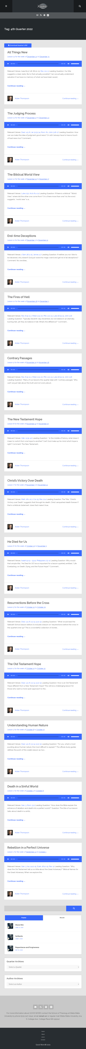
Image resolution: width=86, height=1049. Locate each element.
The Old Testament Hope (24, 664)
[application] (43, 64)
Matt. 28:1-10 (26, 499)
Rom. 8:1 (44, 132)
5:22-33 (39, 622)
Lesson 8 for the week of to (28, 424)
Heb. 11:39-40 (26, 438)
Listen (43, 1037)
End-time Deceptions (21, 236)
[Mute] (68, 64)
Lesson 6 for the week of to (27, 546)
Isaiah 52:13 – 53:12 (28, 560)
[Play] (8, 64)
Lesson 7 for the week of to (27, 485)
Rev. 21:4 (42, 499)
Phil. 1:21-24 (48, 316)
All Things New (17, 52)
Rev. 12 (51, 866)
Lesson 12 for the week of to (28, 179)
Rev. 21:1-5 (45, 71)
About (43, 1034)
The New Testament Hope (24, 419)
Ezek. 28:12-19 (42, 866)
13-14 (33, 622)
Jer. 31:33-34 (35, 132)
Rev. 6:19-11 (25, 316)
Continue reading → (16, 86)
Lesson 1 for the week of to (26, 852)
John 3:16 (68, 316)
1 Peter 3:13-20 (37, 316)
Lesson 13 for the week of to (28, 118)
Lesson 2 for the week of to (25, 791)
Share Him (19, 925)
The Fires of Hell (18, 297)
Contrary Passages (19, 358)
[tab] (24, 917)
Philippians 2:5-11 (43, 560)
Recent (62, 917)
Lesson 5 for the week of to (26, 607)
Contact (43, 1039)
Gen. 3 (23, 805)
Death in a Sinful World (22, 786)
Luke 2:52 (25, 193)
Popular (23, 917)
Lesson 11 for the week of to (27, 240)
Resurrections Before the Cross (28, 603)
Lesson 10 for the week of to (28, 301)
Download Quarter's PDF (18, 45)
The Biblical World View (23, 174)
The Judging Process (21, 113)
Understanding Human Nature (27, 725)
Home (43, 1031)
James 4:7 (37, 254)
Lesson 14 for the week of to (28, 57)
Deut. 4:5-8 (25, 132)
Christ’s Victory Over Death (25, 480)
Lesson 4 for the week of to (26, 668)
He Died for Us (17, 541)
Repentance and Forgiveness (27, 947)
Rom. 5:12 (31, 805)
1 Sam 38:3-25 (26, 254)
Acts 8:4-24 (34, 193)
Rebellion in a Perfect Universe (28, 847)
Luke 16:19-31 (58, 316)
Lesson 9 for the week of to (28, 362)
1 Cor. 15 (35, 499)
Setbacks (19, 936)
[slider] (75, 64)
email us (43, 1016)
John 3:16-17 (54, 132)
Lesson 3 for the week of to (26, 730)
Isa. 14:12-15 (31, 866)
